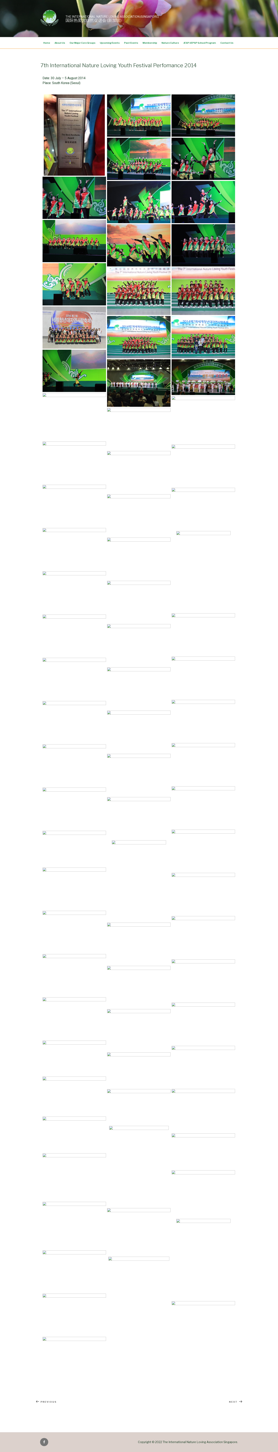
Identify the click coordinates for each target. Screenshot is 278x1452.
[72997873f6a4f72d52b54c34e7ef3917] (203, 420)
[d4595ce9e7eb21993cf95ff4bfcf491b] (74, 722)
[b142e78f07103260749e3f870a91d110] (139, 688)
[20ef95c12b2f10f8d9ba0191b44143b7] (139, 1232)
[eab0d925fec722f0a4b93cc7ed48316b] (203, 851)
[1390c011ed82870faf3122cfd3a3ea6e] (74, 1018)
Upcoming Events (110, 42)
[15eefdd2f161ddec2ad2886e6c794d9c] (74, 1058)
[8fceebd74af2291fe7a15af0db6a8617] (203, 678)
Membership (150, 42)
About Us (60, 42)
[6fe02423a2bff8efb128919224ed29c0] (74, 1134)
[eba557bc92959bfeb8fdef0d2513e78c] (74, 241)
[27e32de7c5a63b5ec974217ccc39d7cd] (203, 1194)
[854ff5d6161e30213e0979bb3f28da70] (139, 602)
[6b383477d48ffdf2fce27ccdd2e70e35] (139, 775)
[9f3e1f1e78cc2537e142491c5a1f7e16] (203, 1151)
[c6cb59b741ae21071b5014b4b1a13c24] (139, 987)
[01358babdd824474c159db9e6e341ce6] (74, 1096)
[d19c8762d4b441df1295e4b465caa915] (139, 245)
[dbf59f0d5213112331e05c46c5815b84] (203, 509)
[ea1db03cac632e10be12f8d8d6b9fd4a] (203, 634)
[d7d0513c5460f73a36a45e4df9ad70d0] (203, 721)
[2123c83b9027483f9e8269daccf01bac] (203, 337)
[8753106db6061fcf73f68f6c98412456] (74, 592)
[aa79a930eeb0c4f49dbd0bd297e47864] (203, 245)
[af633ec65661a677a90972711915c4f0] (139, 1030)
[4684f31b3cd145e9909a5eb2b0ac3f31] (203, 1322)
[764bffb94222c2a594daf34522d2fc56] (74, 809)
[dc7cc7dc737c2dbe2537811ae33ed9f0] (203, 1067)
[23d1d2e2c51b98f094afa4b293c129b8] (139, 1166)
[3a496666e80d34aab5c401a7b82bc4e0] (74, 462)
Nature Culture (170, 42)
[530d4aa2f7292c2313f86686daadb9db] (203, 1259)
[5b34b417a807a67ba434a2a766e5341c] (74, 889)
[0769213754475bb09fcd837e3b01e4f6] (74, 416)
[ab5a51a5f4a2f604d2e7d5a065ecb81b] (74, 849)
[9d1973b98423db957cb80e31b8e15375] (203, 894)
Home (46, 42)
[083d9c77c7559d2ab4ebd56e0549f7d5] (74, 371)
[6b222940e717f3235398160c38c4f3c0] (203, 807)
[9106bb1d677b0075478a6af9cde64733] (139, 472)
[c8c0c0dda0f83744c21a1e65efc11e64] (74, 549)
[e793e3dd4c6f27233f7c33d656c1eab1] (139, 732)
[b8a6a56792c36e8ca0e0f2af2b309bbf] (203, 377)
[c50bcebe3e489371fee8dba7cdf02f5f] (203, 466)
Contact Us (226, 42)
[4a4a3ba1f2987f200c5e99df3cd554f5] (203, 571)
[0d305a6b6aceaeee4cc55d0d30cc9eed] (74, 506)
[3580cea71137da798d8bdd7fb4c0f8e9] (203, 115)
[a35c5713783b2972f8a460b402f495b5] (74, 1315)
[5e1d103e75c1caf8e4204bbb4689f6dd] (74, 636)
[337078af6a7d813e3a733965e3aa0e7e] (139, 429)
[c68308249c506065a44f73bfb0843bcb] (139, 515)
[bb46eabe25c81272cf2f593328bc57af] (139, 115)
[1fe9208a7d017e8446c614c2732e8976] (74, 198)
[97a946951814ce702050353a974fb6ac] (139, 944)
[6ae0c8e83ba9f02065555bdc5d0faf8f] (203, 980)
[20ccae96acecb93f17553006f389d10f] (74, 1177)
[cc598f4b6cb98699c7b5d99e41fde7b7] (139, 645)
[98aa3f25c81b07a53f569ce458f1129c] (74, 1358)
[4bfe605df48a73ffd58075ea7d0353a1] (203, 764)
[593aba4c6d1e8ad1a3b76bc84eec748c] (203, 1110)
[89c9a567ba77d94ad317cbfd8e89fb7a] (139, 159)
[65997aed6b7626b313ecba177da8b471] (203, 1024)
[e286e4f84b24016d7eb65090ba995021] (139, 202)
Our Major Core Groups (82, 42)
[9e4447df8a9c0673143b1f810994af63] (139, 337)
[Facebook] (44, 1442)
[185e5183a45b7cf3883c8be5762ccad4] (139, 1107)
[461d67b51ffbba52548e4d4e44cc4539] (74, 284)
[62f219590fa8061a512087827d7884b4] (139, 291)
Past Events (131, 42)
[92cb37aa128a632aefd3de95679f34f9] (74, 765)
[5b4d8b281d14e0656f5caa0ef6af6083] (74, 932)
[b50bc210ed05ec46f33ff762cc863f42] (74, 1271)
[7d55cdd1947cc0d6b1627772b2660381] (139, 559)
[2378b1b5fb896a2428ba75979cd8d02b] (203, 202)
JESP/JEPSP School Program (199, 42)
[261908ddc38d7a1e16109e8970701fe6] (139, 1070)
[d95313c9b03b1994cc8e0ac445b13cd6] (139, 818)
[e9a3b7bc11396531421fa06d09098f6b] (203, 937)
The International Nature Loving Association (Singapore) (112, 16)
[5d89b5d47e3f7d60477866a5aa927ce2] (139, 881)
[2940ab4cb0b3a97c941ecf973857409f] (74, 975)
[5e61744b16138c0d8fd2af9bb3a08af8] (139, 383)
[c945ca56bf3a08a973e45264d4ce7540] (74, 327)
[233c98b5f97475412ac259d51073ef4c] (139, 1297)
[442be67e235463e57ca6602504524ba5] (203, 291)
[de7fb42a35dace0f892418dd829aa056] (74, 679)
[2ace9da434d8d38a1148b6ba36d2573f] (74, 135)
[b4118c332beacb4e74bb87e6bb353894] (74, 1225)
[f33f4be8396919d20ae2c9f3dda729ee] (203, 159)
